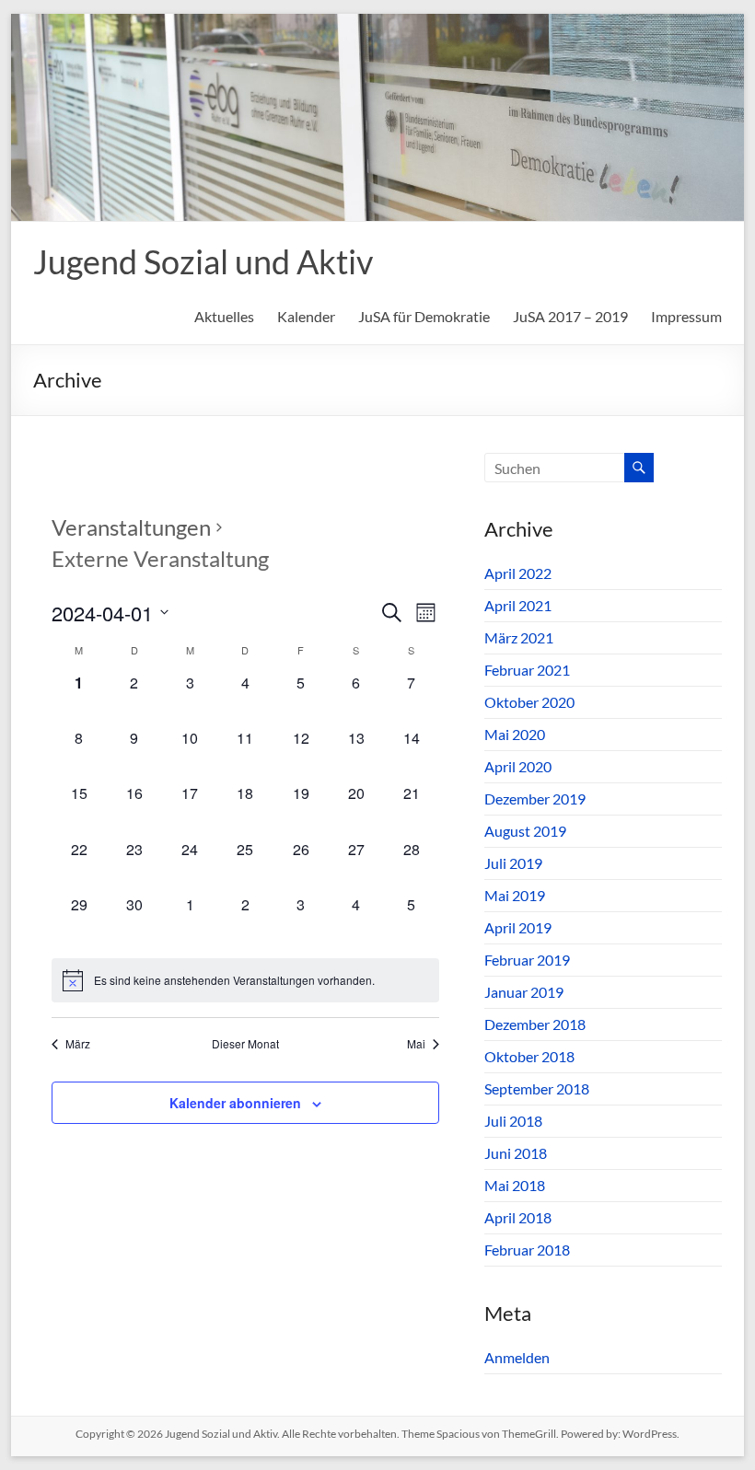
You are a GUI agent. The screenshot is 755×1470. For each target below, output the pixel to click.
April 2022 (518, 573)
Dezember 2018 (535, 1024)
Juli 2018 (513, 1120)
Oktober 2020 (529, 702)
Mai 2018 (514, 1185)
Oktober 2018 (529, 1056)
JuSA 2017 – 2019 (570, 316)
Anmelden (517, 1357)
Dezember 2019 (535, 798)
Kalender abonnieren (235, 1103)
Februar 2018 (527, 1249)
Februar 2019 (527, 959)
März (77, 1043)
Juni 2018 (515, 1153)
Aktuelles (224, 316)
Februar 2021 (527, 669)
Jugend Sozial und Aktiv (203, 261)
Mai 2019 (514, 895)
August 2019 (525, 830)
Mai (416, 1043)
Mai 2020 (514, 734)
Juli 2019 (513, 863)
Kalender (306, 316)
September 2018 (536, 1088)
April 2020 (518, 766)
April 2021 (518, 605)
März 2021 (518, 637)
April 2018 (518, 1217)
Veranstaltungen (131, 527)
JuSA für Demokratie (424, 316)
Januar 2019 (523, 992)
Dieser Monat (245, 1043)
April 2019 (518, 927)
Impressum (686, 316)
